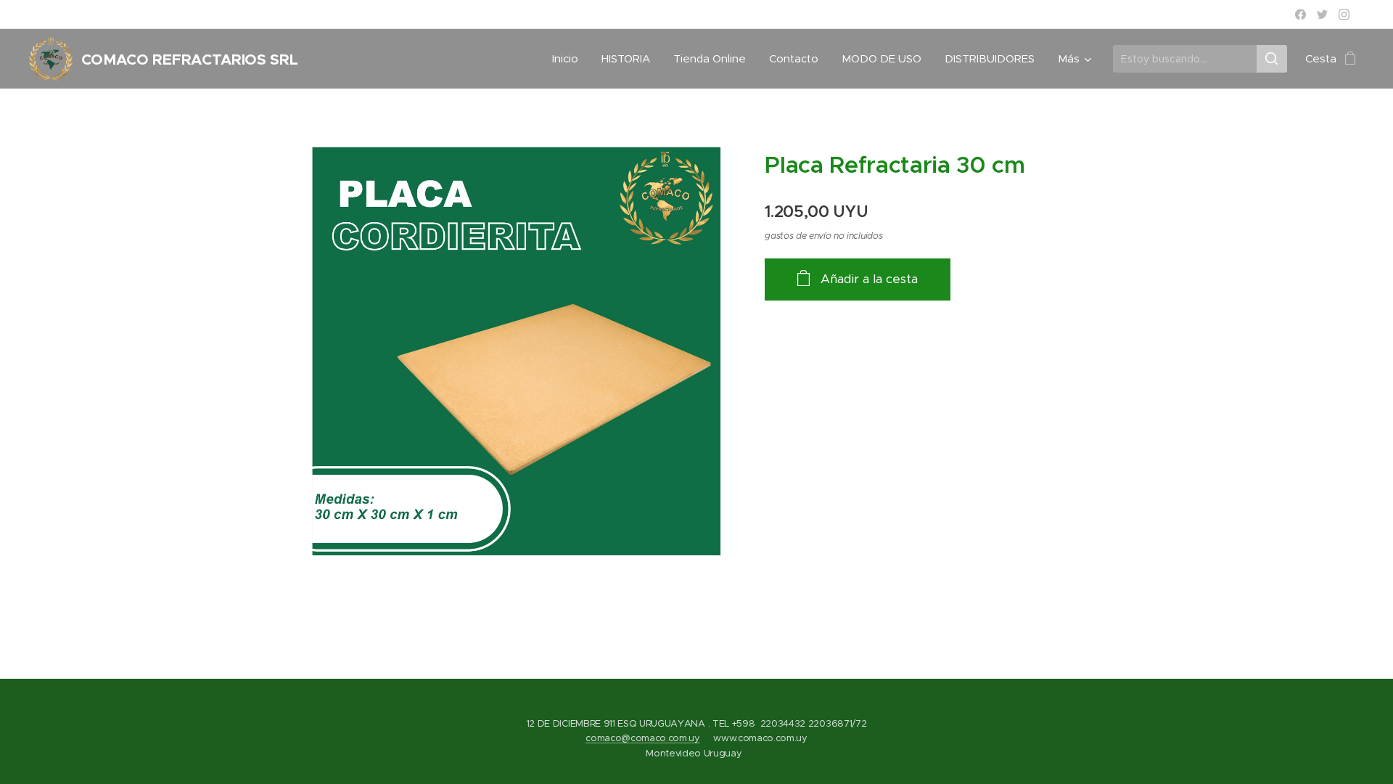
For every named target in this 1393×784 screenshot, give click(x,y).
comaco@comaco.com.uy (642, 738)
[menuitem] (569, 59)
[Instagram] (1344, 14)
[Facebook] (1300, 14)
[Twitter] (1322, 14)
